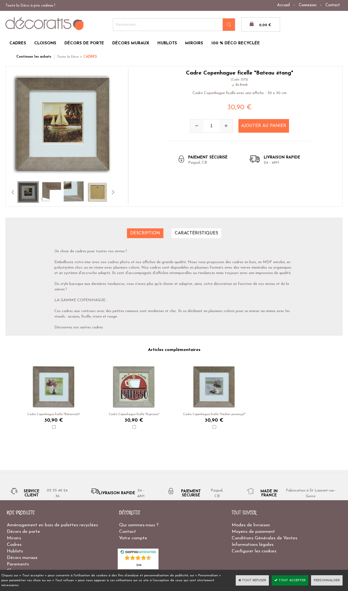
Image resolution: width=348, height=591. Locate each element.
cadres (97, 327)
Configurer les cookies (254, 551)
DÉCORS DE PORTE (84, 43)
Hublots (15, 551)
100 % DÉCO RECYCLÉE (235, 43)
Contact (332, 5)
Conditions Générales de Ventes (264, 538)
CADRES (18, 43)
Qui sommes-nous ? (139, 525)
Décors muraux (22, 557)
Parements (18, 564)
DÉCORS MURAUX (130, 43)
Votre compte (133, 538)
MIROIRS (194, 43)
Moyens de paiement (253, 531)
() (139, 564)
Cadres (14, 544)
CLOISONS (45, 43)
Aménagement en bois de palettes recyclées (52, 525)
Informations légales (253, 544)
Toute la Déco (68, 56)
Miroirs (14, 538)
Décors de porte (23, 531)
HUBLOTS (167, 43)
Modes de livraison (251, 525)
